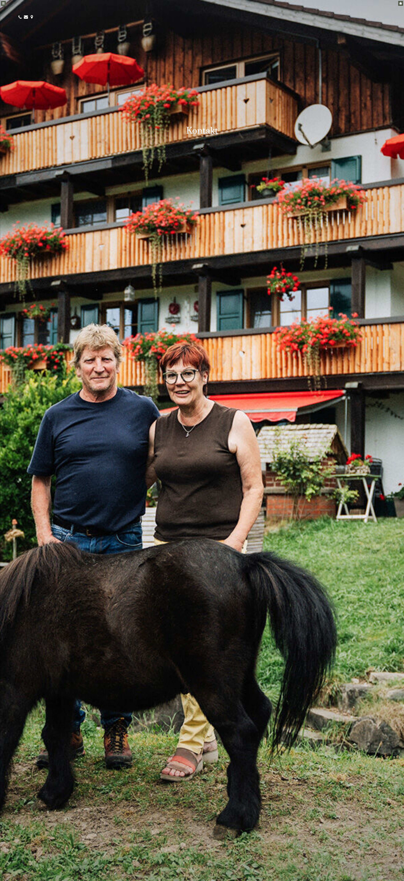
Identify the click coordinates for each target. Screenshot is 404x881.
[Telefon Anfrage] (20, 17)
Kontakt (202, 131)
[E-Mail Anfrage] (25, 17)
